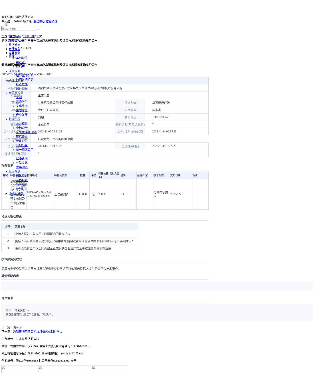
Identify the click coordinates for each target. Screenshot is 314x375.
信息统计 (51, 21)
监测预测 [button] (14, 71)
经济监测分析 (24, 75)
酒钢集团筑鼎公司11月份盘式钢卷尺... (37, 331)
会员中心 (39, 21)
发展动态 (22, 167)
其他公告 (29, 36)
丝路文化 (22, 162)
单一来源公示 (24, 149)
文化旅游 (22, 106)
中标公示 (22, 127)
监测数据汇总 (24, 79)
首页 (4, 36)
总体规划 (22, 175)
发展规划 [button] (14, 171)
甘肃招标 (15, 36)
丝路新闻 (22, 158)
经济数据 (22, 84)
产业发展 (22, 114)
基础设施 (22, 57)
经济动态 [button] (14, 44)
